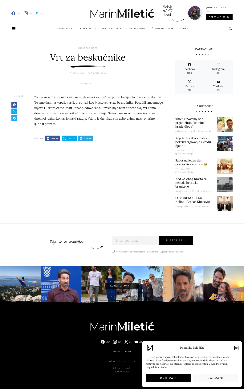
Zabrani (216, 378)
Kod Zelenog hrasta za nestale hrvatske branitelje (191, 182)
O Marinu (63, 28)
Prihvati (168, 378)
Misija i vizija (111, 28)
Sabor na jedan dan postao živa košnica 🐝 (191, 162)
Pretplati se (217, 17)
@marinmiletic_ (120, 286)
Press (184, 28)
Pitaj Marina (135, 28)
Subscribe (174, 240)
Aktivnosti (86, 28)
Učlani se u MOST (162, 28)
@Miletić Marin (216, 7)
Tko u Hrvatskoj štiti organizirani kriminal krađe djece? (190, 122)
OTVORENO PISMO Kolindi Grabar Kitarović (192, 200)
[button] (236, 348)
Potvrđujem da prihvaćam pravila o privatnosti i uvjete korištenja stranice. (150, 251)
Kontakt (117, 351)
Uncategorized (87, 48)
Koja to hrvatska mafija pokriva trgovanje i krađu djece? (193, 142)
